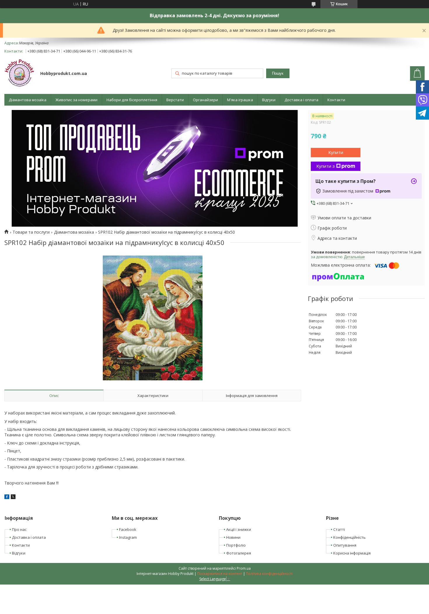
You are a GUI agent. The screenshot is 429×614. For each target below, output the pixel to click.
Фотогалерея (238, 553)
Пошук (277, 73)
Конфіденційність (349, 537)
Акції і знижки (238, 529)
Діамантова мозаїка (27, 99)
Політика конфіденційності (269, 573)
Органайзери (205, 99)
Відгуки (268, 99)
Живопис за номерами (76, 99)
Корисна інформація (352, 553)
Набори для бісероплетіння (132, 99)
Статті (339, 529)
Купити (335, 152)
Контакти (336, 99)
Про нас (19, 529)
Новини (233, 537)
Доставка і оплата (301, 99)
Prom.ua (244, 568)
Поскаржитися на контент (219, 573)
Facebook (127, 529)
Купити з (325, 166)
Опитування (344, 545)
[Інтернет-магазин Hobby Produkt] (19, 74)
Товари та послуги (31, 232)
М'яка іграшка (240, 99)
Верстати (175, 99)
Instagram (128, 537)
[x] (13, 497)
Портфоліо (236, 545)
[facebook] (6, 497)
